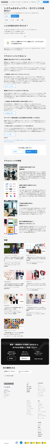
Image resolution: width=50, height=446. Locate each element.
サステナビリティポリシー (7, 394)
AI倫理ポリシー (6, 392)
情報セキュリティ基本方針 (7, 391)
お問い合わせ (45, 2)
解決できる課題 (5, 4)
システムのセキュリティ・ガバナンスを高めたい (14, 4)
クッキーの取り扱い (6, 395)
